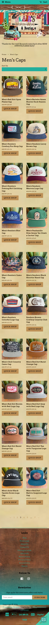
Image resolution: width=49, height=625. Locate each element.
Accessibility (24, 563)
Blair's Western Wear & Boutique (32, 604)
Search (24, 566)
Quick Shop (10, 109)
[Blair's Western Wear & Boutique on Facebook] (21, 579)
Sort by (5, 66)
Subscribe (39, 597)
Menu (8, 2)
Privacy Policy (24, 560)
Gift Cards (24, 553)
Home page (24, 541)
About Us (24, 544)
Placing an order (25, 550)
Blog (24, 538)
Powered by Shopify (11, 607)
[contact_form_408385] (44, 620)
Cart (45, 2)
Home (4, 54)
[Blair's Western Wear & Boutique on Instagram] (28, 579)
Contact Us (24, 547)
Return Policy (24, 557)
